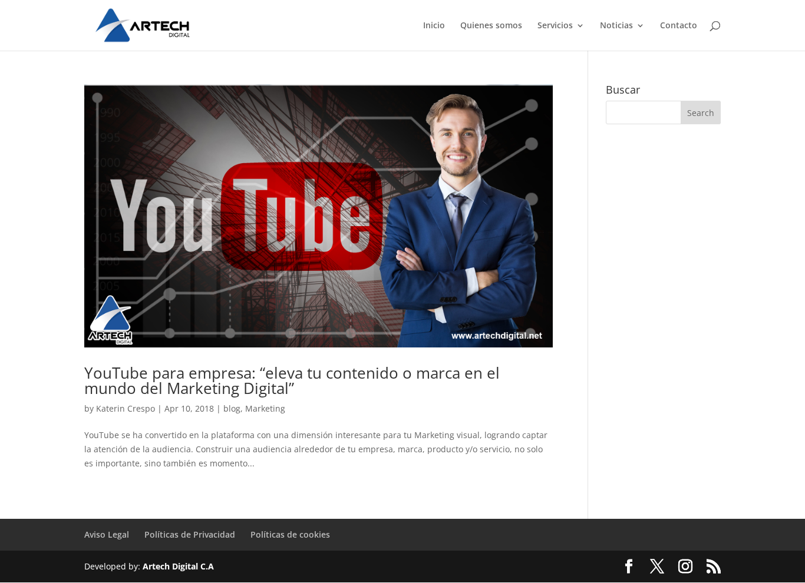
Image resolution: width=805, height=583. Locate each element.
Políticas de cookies (290, 534)
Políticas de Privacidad (189, 534)
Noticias (616, 26)
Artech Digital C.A (178, 566)
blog (231, 408)
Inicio (434, 26)
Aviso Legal (106, 534)
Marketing (265, 408)
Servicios (555, 26)
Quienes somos (491, 26)
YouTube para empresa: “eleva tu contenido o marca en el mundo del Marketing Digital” (292, 380)
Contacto (678, 26)
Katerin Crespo (125, 408)
